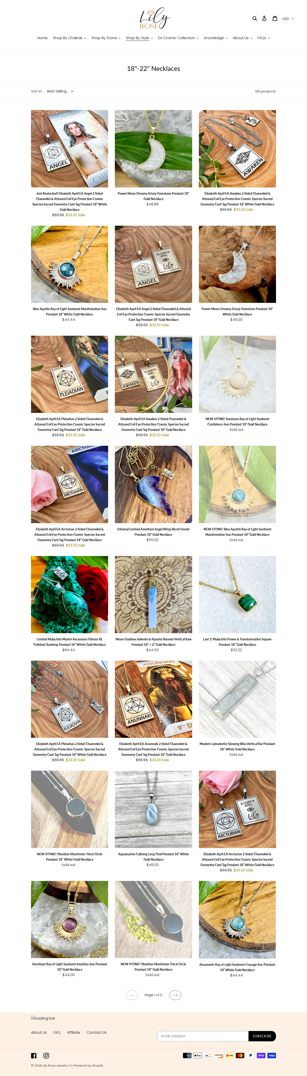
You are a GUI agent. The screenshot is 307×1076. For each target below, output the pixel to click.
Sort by (36, 91)
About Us (39, 1032)
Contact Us (97, 1032)
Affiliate (73, 1032)
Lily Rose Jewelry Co (58, 1065)
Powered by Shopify (88, 1065)
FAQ (56, 1032)
